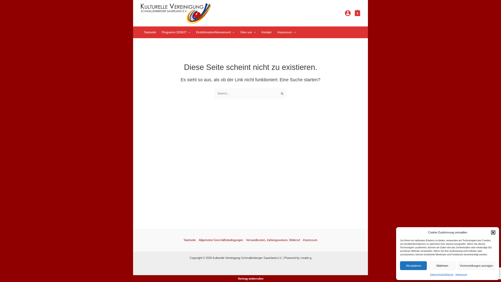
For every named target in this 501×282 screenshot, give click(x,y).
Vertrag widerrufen (250, 278)
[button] (493, 232)
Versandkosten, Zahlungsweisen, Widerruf (273, 240)
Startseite (190, 240)
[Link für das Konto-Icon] (348, 13)
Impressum (461, 274)
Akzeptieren (413, 265)
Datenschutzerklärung (441, 274)
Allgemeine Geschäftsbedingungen (221, 240)
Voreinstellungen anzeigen (476, 265)
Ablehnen (442, 265)
